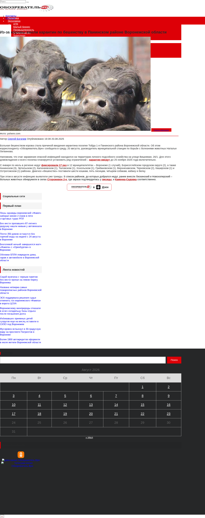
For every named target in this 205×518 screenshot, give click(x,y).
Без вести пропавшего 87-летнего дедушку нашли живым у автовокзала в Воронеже (21, 226)
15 (142, 404)
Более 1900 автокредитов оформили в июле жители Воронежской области (20, 341)
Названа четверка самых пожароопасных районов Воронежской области (21, 290)
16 (168, 404)
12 (65, 404)
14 (116, 404)
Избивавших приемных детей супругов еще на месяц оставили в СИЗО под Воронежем (19, 321)
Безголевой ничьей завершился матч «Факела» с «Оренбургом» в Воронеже (20, 247)
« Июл (89, 437)
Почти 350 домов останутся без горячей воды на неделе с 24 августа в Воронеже (20, 237)
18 (39, 414)
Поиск (6, 353)
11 (39, 404)
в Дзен (100, 187)
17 (13, 414)
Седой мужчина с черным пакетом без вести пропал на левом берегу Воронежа (19, 280)
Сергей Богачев (17, 138)
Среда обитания (161, 130)
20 (91, 414)
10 (13, 404)
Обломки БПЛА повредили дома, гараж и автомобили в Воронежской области (19, 257)
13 (91, 404)
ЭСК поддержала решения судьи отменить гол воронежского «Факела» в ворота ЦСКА (20, 300)
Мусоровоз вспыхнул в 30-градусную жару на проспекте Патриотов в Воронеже (20, 332)
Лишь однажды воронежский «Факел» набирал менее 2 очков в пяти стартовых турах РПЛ (20, 216)
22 (142, 414)
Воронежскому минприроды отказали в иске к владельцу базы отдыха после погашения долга (20, 311)
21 (116, 414)
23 (168, 414)
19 (65, 414)
